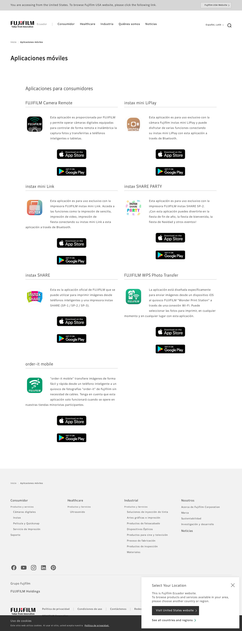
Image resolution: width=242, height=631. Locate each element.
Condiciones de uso (90, 609)
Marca (185, 513)
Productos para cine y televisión (147, 535)
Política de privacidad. (97, 626)
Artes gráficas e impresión (143, 518)
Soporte (15, 535)
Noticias (187, 531)
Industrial (131, 500)
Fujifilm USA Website (216, 5)
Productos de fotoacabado (143, 523)
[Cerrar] (232, 585)
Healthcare (75, 500)
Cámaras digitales (24, 512)
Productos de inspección (142, 546)
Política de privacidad (56, 609)
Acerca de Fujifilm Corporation (200, 507)
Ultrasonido (77, 512)
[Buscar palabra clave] (229, 26)
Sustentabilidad (191, 519)
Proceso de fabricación (141, 541)
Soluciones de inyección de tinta (147, 512)
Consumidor (19, 500)
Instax (17, 518)
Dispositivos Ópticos (140, 529)
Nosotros (188, 500)
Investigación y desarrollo (197, 524)
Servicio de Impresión (26, 529)
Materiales (133, 552)
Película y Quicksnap (26, 523)
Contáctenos (118, 609)
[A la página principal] (22, 24)
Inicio (13, 42)
